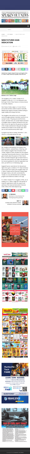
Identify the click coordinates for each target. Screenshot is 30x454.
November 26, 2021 (7, 46)
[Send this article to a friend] (16, 69)
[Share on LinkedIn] (10, 69)
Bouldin (16, 46)
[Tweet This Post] (6, 69)
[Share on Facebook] (3, 69)
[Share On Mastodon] (26, 69)
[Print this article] (20, 69)
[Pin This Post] (13, 69)
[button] (28, 26)
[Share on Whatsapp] (23, 69)
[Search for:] (15, 29)
